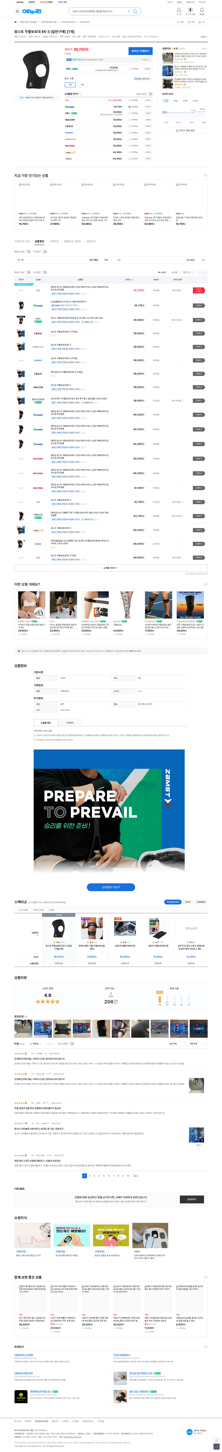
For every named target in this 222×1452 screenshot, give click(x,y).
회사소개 (17, 1421)
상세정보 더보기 (111, 887)
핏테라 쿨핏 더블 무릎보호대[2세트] (92, 947)
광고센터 (75, 1421)
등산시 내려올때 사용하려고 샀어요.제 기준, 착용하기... (39, 1128)
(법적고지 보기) (135, 651)
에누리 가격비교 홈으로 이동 (31, 11)
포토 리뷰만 (63, 1044)
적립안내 (145, 60)
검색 (135, 11)
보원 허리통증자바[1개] (125, 945)
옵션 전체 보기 (142, 78)
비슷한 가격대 (38, 910)
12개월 (195, 101)
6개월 (185, 101)
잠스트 (187, 902)
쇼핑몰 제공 (46, 723)
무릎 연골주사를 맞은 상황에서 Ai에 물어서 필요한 (37, 1108)
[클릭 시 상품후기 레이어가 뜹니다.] (23, 1029)
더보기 (203, 37)
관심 (182, 22)
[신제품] (125, 928)
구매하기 (147, 69)
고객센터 (65, 1421)
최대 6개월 (176, 290)
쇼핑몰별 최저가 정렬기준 (80, 94)
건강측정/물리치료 (48, 22)
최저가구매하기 (198, 290)
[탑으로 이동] (217, 1447)
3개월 (175, 101)
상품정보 (39, 241)
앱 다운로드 (200, 1431)
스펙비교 (54, 241)
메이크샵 (202, 2)
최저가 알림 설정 (186, 130)
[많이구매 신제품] (92, 928)
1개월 (166, 101)
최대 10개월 (176, 320)
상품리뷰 (72, 241)
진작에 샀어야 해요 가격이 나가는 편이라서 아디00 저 (39, 1058)
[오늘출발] (162, 272)
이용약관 (28, 1421)
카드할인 (36, 251)
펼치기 (199, 1145)
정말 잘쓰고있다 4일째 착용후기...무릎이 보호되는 (37, 1160)
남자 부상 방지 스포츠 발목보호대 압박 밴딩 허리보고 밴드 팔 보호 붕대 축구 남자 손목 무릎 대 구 (191, 947)
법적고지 (55, 1421)
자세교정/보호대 (68, 22)
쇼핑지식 (31, 2)
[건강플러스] (20, 2)
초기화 (203, 272)
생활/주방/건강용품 (28, 22)
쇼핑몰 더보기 (109, 568)
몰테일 (179, 2)
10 (128, 1176)
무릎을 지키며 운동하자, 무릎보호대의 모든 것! (40, 98)
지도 (62, 2)
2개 (82, 85)
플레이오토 (190, 2)
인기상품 (24, 910)
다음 (135, 1176)
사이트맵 (100, 1421)
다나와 (169, 2)
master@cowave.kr (73, 1437)
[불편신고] (217, 1441)
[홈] (15, 22)
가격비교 (22, 241)
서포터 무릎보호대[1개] (158, 945)
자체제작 (70, 723)
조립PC (46, 2)
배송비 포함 (141, 94)
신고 (84, 294)
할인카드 (186, 272)
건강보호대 (84, 22)
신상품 (51, 910)
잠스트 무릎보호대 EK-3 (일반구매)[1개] (59, 947)
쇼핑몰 (174, 272)
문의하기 (192, 1199)
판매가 (127, 280)
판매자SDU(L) (88, 1421)
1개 (70, 85)
